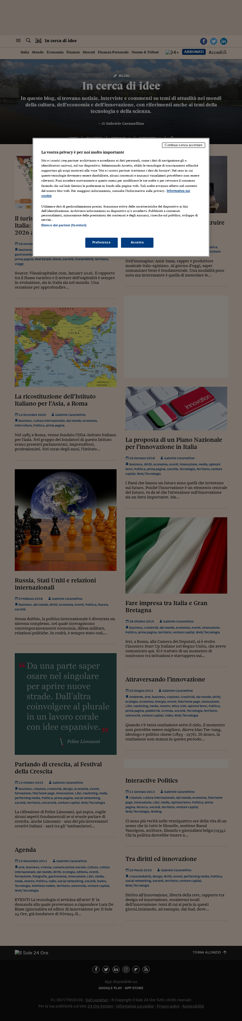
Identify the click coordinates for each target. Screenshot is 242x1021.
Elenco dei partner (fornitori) (63, 225)
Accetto (137, 242)
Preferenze (101, 242)
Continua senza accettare (183, 145)
